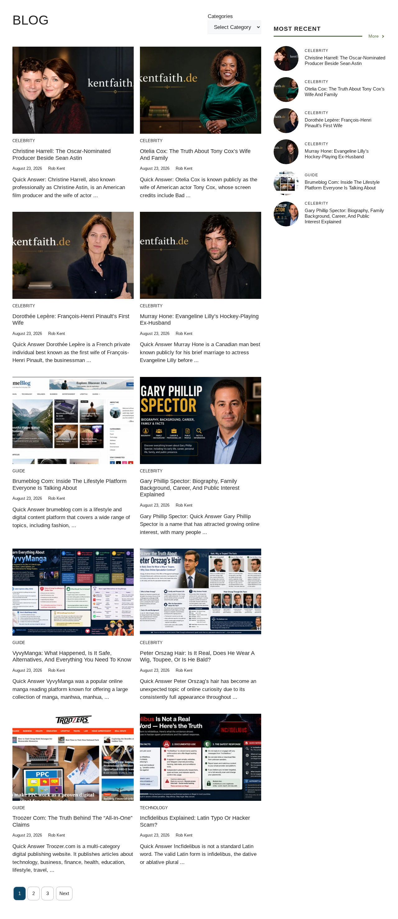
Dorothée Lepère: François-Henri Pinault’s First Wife (338, 122)
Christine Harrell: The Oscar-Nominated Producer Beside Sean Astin (61, 154)
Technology (154, 807)
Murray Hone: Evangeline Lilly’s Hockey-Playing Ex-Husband (337, 153)
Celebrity (23, 140)
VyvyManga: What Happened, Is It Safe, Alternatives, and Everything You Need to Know (71, 656)
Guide (18, 471)
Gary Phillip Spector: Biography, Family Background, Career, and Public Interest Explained (189, 488)
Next (64, 893)
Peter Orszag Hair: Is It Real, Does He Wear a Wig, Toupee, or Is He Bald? (197, 656)
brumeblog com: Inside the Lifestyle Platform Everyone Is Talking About (69, 484)
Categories (220, 16)
